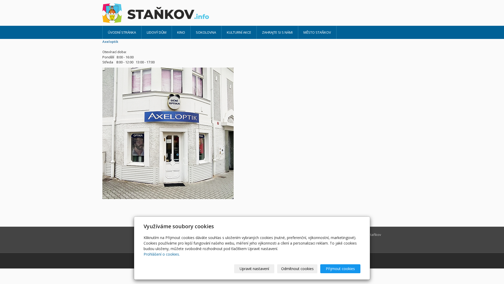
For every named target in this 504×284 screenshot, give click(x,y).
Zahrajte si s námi (277, 32)
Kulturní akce (239, 32)
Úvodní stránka (122, 32)
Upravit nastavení (254, 268)
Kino (181, 32)
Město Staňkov (317, 32)
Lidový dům (156, 32)
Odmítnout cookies (297, 268)
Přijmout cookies (340, 268)
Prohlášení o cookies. (162, 254)
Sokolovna (206, 32)
